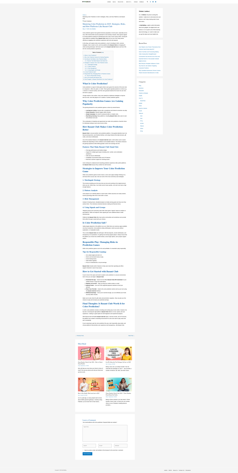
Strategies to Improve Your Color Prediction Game (95, 62)
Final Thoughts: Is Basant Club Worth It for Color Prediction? (98, 79)
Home (109, 1)
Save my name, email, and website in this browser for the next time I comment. (103, 450)
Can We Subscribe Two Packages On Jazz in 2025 (118, 362)
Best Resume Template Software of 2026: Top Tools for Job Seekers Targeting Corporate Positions (149, 66)
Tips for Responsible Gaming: (93, 75)
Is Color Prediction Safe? (89, 72)
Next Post (131, 335)
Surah (135, 1)
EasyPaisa (142, 100)
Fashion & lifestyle (143, 93)
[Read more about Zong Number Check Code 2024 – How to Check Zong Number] (91, 353)
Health (140, 95)
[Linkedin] (155, 1)
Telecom (120, 1)
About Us (175, 470)
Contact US (181, 470)
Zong (79, 365)
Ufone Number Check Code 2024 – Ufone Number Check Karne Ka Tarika (118, 394)
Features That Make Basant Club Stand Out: (96, 60)
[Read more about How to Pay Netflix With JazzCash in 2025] (91, 384)
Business (141, 88)
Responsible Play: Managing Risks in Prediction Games (96, 73)
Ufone (107, 396)
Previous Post (79, 335)
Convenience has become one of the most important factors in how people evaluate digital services (149, 59)
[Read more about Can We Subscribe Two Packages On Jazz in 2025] (119, 353)
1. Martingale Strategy (91, 64)
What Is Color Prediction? (89, 55)
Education (141, 90)
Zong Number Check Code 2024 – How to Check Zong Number (90, 363)
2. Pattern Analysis (90, 66)
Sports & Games (143, 108)
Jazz (107, 364)
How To (128, 1)
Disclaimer (188, 470)
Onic (141, 118)
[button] (123, 1)
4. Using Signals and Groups (92, 70)
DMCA (170, 470)
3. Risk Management (91, 68)
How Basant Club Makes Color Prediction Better (95, 59)
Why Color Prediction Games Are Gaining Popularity (96, 57)
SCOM (141, 123)
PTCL (141, 121)
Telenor (142, 126)
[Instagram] (150, 1)
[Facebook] (153, 1)
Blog (114, 1)
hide (102, 52)
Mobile (141, 1)
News (140, 105)
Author (165, 470)
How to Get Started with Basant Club (92, 77)
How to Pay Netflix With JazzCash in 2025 (88, 393)
